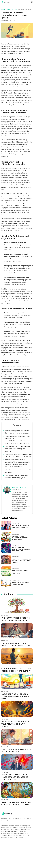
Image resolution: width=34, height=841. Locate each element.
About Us (4, 818)
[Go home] (6, 2)
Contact (17, 818)
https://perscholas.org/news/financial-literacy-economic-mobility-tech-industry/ (17, 448)
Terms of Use (25, 818)
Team (10, 818)
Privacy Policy (5, 821)
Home (3, 9)
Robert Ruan (13, 21)
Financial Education (12, 9)
